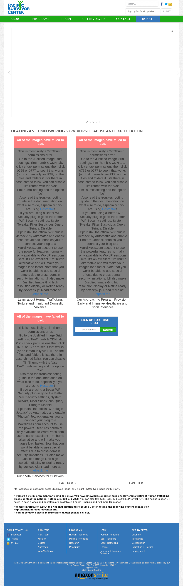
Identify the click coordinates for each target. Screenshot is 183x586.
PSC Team (43, 534)
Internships (137, 539)
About (13, 19)
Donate (148, 18)
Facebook (16, 534)
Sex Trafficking (108, 539)
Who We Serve (45, 551)
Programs (38, 19)
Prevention (74, 547)
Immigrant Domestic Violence (110, 552)
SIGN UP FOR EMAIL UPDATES (95, 321)
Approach (43, 547)
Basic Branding (94, 570)
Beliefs (41, 543)
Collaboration (138, 543)
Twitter (14, 539)
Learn (63, 19)
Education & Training (142, 547)
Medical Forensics (78, 539)
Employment (138, 551)
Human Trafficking (78, 534)
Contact (123, 18)
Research (74, 543)
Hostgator (47, 209)
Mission (42, 539)
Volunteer (136, 534)
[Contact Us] (170, 5)
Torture (104, 547)
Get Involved (91, 19)
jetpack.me (40, 294)
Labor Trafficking (109, 543)
